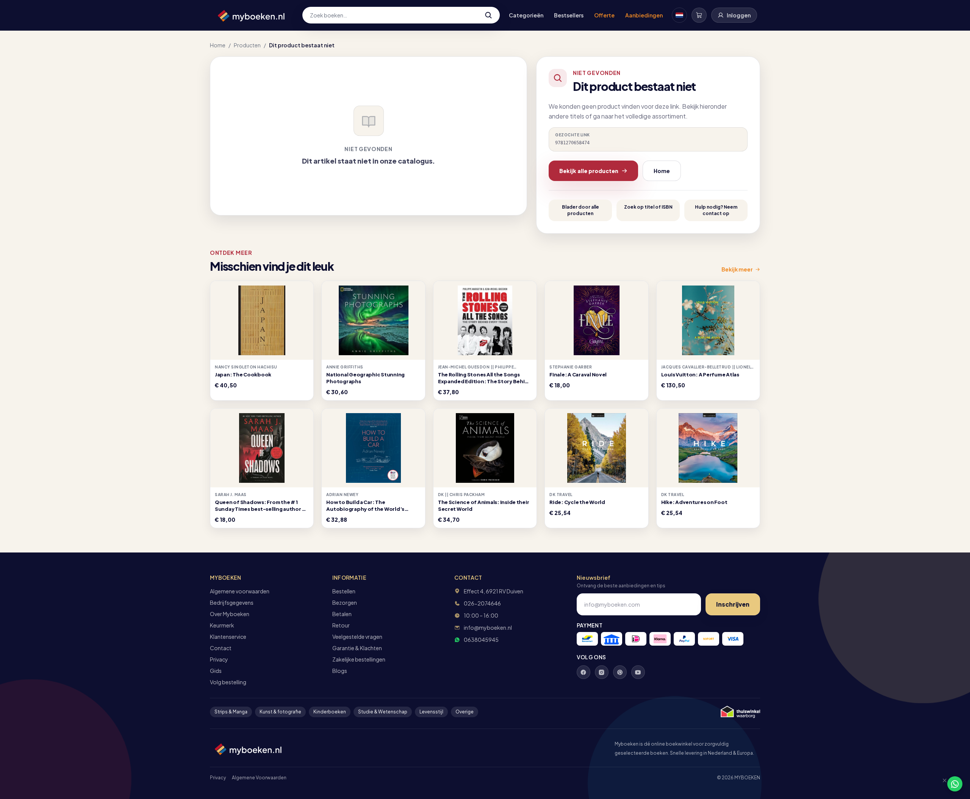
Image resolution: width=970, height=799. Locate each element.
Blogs (339, 670)
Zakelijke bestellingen (358, 659)
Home (217, 45)
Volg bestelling (228, 682)
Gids (216, 670)
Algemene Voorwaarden (259, 777)
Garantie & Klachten (357, 648)
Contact (221, 648)
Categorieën (526, 15)
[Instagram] (602, 672)
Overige (464, 712)
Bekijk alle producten (588, 170)
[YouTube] (638, 672)
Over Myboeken (229, 613)
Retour (341, 625)
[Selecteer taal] (679, 15)
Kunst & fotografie (280, 712)
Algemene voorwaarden (239, 591)
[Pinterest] (620, 672)
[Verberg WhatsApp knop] (941, 784)
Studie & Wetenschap (382, 712)
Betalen (342, 613)
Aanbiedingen (644, 15)
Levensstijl (431, 712)
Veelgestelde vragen (357, 636)
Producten (247, 45)
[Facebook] (583, 672)
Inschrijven (732, 604)
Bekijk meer (737, 269)
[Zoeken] (488, 15)
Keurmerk (222, 625)
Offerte (604, 15)
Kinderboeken (329, 712)
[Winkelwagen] (699, 15)
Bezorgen (344, 602)
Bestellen (343, 591)
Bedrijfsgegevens (231, 602)
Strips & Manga (230, 712)
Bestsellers (569, 15)
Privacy (219, 659)
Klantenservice (228, 636)
